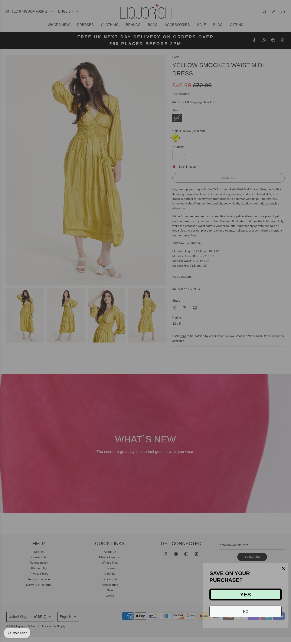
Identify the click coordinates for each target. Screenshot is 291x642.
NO (245, 611)
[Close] (283, 568)
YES (245, 594)
